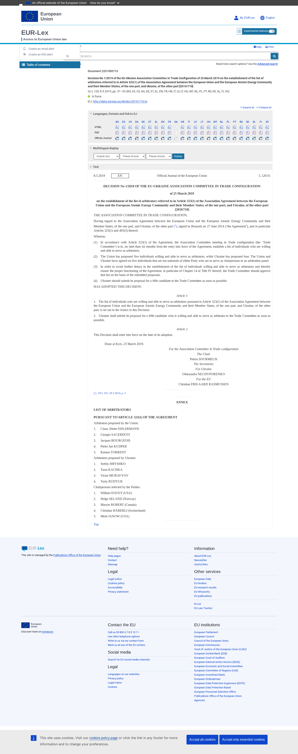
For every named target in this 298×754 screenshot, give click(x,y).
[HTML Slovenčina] (247, 127)
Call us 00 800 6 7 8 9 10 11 (123, 632)
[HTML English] (163, 127)
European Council (204, 636)
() (175, 226)
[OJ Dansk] (137, 138)
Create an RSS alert (41, 54)
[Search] (274, 56)
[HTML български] (117, 127)
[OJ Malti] (215, 138)
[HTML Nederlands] (222, 127)
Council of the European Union (211, 640)
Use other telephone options (124, 636)
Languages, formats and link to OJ (115, 113)
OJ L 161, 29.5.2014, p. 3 (112, 393)
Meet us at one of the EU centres (126, 644)
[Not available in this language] (176, 127)
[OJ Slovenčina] (247, 138)
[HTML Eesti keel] (150, 127)
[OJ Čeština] (130, 138)
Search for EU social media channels (129, 659)
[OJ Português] (235, 138)
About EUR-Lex (202, 555)
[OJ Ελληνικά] (156, 138)
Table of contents (38, 65)
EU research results (205, 587)
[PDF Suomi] (261, 132)
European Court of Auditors (209, 657)
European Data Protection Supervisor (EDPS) (219, 683)
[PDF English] (163, 132)
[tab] (180, 114)
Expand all (248, 107)
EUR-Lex (34, 32)
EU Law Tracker (203, 608)
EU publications (203, 595)
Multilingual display (106, 148)
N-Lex (197, 603)
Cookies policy (116, 583)
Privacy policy (115, 678)
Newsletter (200, 560)
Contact (112, 560)
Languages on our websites (123, 674)
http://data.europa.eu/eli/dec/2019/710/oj (120, 101)
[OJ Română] (241, 138)
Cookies (112, 686)
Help (259, 46)
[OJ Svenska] (267, 138)
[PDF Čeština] (130, 132)
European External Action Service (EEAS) (217, 661)
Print (271, 46)
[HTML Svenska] (267, 127)
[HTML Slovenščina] (254, 127)
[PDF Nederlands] (222, 132)
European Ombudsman (207, 679)
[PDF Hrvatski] (182, 132)
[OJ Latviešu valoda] (195, 138)
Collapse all (265, 107)
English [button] (270, 17)
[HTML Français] (169, 127)
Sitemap (112, 564)
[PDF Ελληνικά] (156, 132)
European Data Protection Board (212, 687)
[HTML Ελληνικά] (156, 127)
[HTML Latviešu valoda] (195, 127)
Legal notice (115, 578)
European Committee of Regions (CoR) (216, 670)
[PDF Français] (169, 132)
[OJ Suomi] (261, 138)
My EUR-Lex (247, 17)
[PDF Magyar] (208, 132)
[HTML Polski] (228, 127)
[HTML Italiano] (189, 127)
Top (96, 524)
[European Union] (31, 625)
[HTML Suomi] (261, 127)
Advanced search (267, 63)
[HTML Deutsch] (143, 127)
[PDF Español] (124, 132)
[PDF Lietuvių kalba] (202, 132)
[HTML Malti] (215, 127)
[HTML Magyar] (208, 127)
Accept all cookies (202, 739)
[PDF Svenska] (267, 132)
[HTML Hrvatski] (182, 127)
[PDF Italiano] (189, 132)
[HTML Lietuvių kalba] (202, 127)
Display (178, 156)
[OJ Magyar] (208, 138)
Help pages (114, 555)
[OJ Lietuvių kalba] (202, 138)
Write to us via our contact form (126, 640)
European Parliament (206, 632)
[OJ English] (163, 138)
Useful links (201, 564)
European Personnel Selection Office (215, 691)
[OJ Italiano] (189, 138)
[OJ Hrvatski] (182, 138)
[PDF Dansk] (137, 132)
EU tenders (200, 583)
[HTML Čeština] (130, 127)
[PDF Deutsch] (143, 132)
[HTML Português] (235, 127)
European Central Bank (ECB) (210, 653)
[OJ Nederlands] (222, 138)
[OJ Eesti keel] (150, 138)
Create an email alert (41, 48)
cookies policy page (103, 738)
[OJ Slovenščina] (254, 138)
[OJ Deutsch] (143, 138)
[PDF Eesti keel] (150, 132)
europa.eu (47, 631)
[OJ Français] (169, 138)
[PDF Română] (241, 132)
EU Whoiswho (202, 591)
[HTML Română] (241, 127)
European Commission (207, 644)
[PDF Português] (235, 132)
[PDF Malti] (215, 132)
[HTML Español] (124, 127)
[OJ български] (117, 138)
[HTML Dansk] (137, 127)
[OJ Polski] (228, 138)
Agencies (199, 700)
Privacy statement (118, 591)
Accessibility (115, 587)
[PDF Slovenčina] (247, 132)
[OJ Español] (124, 138)
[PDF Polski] (228, 132)
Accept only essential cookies (243, 739)
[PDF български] (117, 132)
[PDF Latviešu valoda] (195, 132)
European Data (202, 578)
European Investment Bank (209, 674)
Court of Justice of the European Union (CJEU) (220, 649)
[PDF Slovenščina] (254, 132)
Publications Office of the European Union (77, 555)
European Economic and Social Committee (218, 666)
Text (96, 166)
